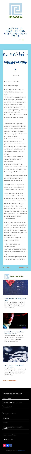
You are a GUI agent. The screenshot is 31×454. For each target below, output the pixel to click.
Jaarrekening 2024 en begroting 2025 (12, 402)
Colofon (5, 422)
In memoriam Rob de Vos (10, 435)
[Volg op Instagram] (4, 445)
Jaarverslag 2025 (7, 398)
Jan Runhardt (21, 450)
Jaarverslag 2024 (7, 407)
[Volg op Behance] (7, 445)
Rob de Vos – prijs (8, 439)
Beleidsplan (6, 418)
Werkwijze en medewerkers (10, 413)
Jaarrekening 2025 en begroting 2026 (12, 393)
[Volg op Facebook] (10, 445)
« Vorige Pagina (9, 380)
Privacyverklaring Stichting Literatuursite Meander (13, 427)
